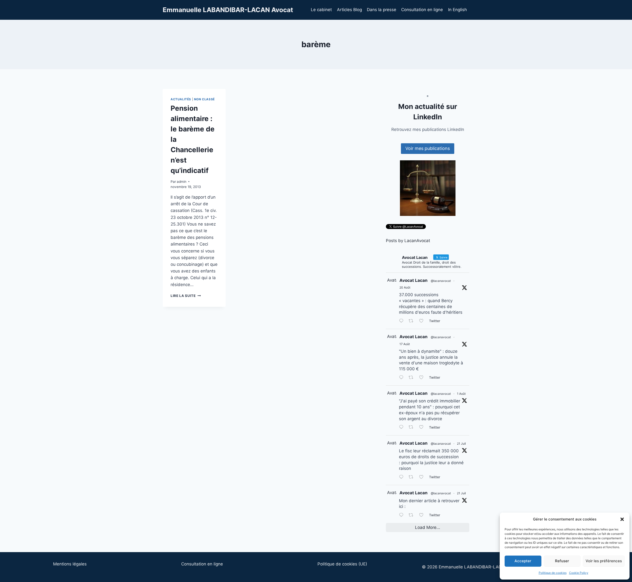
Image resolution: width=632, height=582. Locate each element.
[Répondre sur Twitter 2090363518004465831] (402, 321)
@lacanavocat (441, 281)
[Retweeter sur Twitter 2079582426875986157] (412, 477)
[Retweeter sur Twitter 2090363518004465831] (412, 321)
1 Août (461, 393)
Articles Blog (349, 9)
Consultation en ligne (422, 9)
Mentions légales (70, 563)
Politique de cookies (553, 573)
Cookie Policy (578, 573)
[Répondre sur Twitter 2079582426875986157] (402, 477)
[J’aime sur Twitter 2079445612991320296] (423, 515)
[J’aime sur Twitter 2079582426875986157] (423, 477)
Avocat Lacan (413, 280)
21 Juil (461, 443)
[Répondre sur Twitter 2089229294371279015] (402, 378)
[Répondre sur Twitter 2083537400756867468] (402, 428)
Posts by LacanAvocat (408, 240)
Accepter (522, 561)
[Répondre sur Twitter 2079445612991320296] (402, 515)
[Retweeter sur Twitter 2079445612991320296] (412, 515)
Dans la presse (381, 9)
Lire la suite (186, 296)
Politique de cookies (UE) (342, 563)
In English (457, 9)
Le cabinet (321, 9)
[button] (622, 519)
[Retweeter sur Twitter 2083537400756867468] (412, 428)
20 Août (404, 287)
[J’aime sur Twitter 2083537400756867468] (423, 428)
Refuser (562, 561)
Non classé (204, 99)
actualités (181, 99)
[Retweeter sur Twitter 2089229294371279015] (412, 378)
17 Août (404, 344)
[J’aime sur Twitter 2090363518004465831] (423, 321)
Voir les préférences (604, 561)
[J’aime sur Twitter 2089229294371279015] (423, 378)
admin (181, 182)
